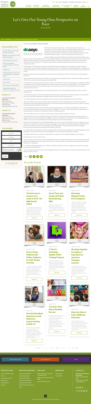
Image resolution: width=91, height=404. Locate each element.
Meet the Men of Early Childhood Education (78, 315)
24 (72, 348)
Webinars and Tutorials (25, 382)
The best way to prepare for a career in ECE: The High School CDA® (34, 198)
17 (63, 348)
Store (57, 2)
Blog (20, 387)
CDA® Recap (6, 69)
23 (69, 348)
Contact (84, 2)
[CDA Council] (8, 4)
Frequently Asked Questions (26, 385)
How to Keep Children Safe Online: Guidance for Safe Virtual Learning (33, 257)
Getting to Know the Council (10, 60)
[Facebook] (30, 156)
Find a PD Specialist (24, 376)
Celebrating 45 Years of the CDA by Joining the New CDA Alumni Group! (11, 74)
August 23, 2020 (74, 309)
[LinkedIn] (37, 156)
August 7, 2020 (29, 310)
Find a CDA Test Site (24, 378)
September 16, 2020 (30, 249)
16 (60, 348)
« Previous (38, 348)
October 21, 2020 (30, 190)
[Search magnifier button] (88, 2)
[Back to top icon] (45, 396)
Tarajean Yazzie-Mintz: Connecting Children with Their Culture (11, 65)
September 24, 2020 (75, 190)
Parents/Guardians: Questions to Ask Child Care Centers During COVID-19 (34, 318)
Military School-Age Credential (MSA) (45, 378)
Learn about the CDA (6, 378)
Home (2, 39)
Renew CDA (59, 373)
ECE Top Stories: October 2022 (11, 85)
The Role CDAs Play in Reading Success (55, 309)
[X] (33, 156)
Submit (5, 156)
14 (54, 348)
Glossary (3, 385)
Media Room (65, 2)
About (60, 2)
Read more (34, 217)
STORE (75, 359)
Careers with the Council (7, 373)
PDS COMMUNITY (45, 359)
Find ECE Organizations (25, 380)
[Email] (40, 156)
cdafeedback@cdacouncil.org (9, 106)
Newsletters (8, 39)
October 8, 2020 (52, 190)
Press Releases (5, 382)
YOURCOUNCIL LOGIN (15, 359)
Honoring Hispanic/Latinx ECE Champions (78, 196)
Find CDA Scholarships (25, 373)
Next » (76, 348)
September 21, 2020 (75, 246)
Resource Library (78, 2)
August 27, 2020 (52, 304)
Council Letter (6, 79)
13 (50, 348)
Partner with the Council (43, 381)
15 (57, 348)
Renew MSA (59, 376)
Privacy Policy (34, 399)
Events (3, 376)
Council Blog (71, 2)
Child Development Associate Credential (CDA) (45, 374)
